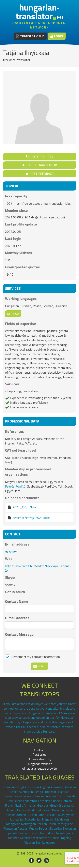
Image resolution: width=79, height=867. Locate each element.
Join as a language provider (39, 768)
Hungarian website (39, 763)
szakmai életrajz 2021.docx (31, 517)
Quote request (40, 156)
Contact (39, 750)
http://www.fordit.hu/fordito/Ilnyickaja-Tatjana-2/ (38, 568)
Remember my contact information (35, 656)
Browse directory (39, 759)
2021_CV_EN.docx (26, 507)
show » (10, 584)
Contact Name (16, 601)
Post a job (39, 754)
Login (58, 36)
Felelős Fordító (15, 486)
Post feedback (41, 173)
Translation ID (31, 36)
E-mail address (17, 617)
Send (41, 666)
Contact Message (19, 634)
